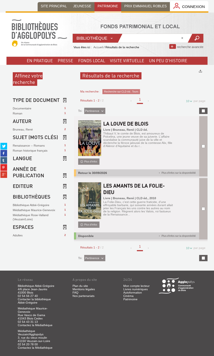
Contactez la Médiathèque (35, 325)
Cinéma (128, 296)
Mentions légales (84, 289)
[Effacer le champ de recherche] (183, 38)
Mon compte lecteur (136, 286)
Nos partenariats (83, 296)
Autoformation (132, 292)
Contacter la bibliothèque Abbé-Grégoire (34, 301)
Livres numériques (135, 289)
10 (187, 101)
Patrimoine (130, 299)
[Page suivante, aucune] (148, 101)
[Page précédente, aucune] (131, 101)
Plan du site (80, 286)
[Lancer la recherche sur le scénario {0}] (195, 38)
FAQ (75, 292)
